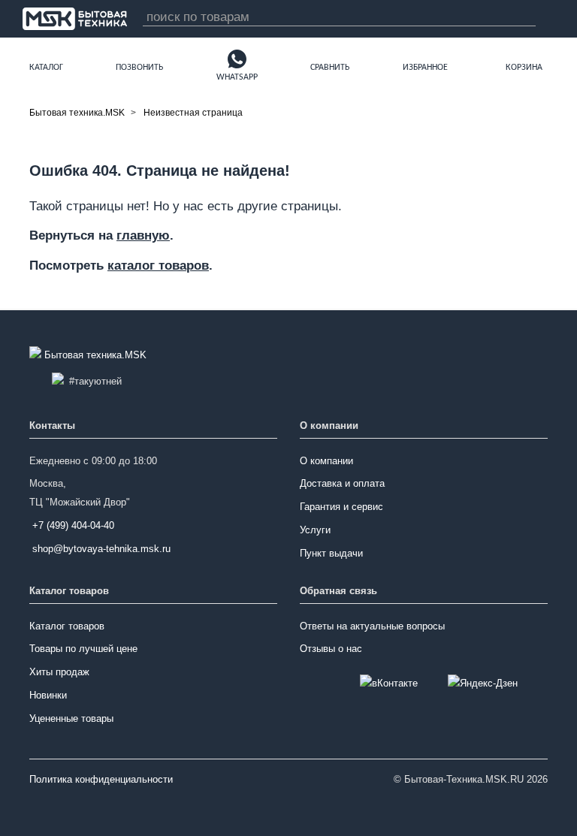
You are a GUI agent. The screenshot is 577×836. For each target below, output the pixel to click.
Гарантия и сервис (341, 506)
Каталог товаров (66, 626)
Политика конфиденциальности (101, 779)
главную (143, 235)
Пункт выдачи (331, 553)
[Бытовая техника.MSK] (89, 355)
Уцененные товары (71, 718)
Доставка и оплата (342, 483)
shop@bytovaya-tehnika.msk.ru (101, 548)
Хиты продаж (59, 672)
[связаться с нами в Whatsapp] (237, 58)
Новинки (48, 695)
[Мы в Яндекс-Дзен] (483, 684)
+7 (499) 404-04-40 (73, 525)
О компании (326, 460)
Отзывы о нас (331, 648)
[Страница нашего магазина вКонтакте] (389, 684)
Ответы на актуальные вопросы (372, 626)
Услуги (315, 530)
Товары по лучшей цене (83, 648)
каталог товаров (158, 265)
